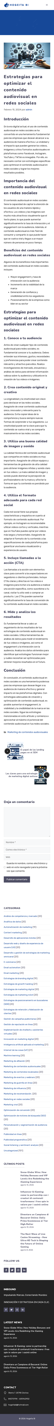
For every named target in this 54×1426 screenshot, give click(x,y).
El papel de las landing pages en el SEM (32, 751)
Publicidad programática (15, 1140)
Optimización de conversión (17, 1110)
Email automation (12, 967)
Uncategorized (11, 1150)
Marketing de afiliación (14, 1061)
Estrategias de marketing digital (19, 989)
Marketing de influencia (15, 1088)
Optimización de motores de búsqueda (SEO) (25, 1115)
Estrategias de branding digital (18, 978)
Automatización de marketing (18, 927)
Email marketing (11, 973)
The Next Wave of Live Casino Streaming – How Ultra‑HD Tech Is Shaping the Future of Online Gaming (34, 1240)
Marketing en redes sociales (17, 1099)
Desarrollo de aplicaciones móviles (20, 938)
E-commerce (10, 962)
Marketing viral (11, 1104)
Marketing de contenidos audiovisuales (27, 732)
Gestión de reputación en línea (18, 1024)
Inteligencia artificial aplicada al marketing (24, 1044)
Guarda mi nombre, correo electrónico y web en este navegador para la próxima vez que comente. (27, 867)
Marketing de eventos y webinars (19, 1077)
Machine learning (12, 1055)
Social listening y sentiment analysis (21, 1145)
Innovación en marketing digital (19, 1039)
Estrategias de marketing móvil (18, 995)
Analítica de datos (12, 922)
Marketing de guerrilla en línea (18, 1083)
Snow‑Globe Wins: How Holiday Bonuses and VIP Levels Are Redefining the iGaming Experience (27, 1331)
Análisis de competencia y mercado (20, 916)
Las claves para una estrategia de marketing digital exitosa (21, 775)
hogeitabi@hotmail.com (18, 1405)
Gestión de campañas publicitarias (20, 1019)
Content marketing (13, 932)
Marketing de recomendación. (18, 1094)
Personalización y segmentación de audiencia (25, 1125)
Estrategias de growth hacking (18, 984)
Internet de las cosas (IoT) (16, 1050)
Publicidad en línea (13, 1134)
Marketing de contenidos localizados (21, 1072)
